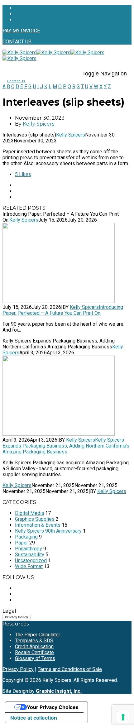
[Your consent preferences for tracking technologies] (123, 717)
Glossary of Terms (35, 658)
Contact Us (16, 81)
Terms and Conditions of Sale (70, 669)
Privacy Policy (16, 617)
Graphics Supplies (35, 519)
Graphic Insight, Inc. (59, 691)
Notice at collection (33, 718)
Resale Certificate (34, 652)
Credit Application (34, 646)
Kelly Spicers (38, 124)
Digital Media (29, 513)
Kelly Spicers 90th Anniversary (48, 531)
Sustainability (29, 555)
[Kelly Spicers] (36, 52)
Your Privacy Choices (53, 707)
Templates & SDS (34, 641)
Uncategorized (31, 560)
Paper (21, 543)
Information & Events (37, 525)
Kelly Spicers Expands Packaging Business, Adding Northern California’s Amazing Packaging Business (65, 446)
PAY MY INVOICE (21, 31)
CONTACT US (16, 42)
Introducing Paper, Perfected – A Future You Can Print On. (62, 310)
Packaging (26, 537)
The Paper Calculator (37, 635)
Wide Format (29, 566)
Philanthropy (28, 549)
